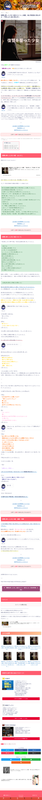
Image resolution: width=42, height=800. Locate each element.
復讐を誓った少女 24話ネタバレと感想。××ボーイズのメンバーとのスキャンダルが (34, 648)
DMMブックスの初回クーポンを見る (21, 718)
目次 (7, 142)
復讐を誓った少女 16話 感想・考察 (11, 148)
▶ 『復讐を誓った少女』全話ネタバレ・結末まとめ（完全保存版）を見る (21, 588)
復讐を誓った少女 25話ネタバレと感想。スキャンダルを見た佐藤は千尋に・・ (20, 648)
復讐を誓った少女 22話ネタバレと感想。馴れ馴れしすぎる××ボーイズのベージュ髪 (34, 663)
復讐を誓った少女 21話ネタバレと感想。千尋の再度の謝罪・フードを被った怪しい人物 (20, 663)
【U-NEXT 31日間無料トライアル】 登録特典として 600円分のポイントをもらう (21, 128)
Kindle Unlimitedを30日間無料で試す (21, 738)
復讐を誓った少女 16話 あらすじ (11, 145)
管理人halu (3, 77)
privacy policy (21, 795)
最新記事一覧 (34, 795)
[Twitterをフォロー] (11, 759)
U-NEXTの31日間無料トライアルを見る (21, 698)
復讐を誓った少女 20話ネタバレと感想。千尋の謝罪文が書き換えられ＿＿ (7, 648)
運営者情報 (21, 796)
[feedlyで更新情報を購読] (31, 759)
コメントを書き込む (21, 604)
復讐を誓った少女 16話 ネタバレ (10, 146)
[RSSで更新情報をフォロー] (21, 762)
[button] (39, 371)
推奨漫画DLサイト (8, 795)
